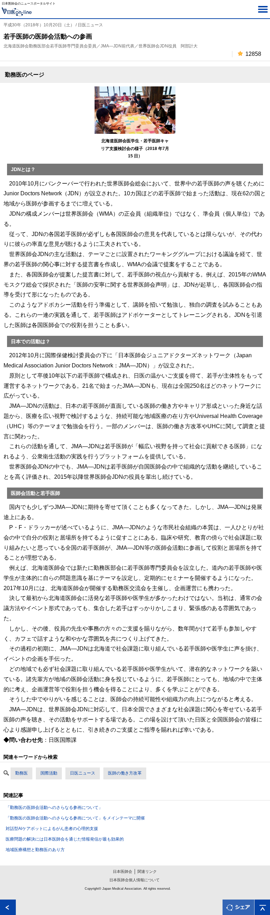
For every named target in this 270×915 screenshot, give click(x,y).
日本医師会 (122, 871)
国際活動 (48, 773)
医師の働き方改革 (125, 773)
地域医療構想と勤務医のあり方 (35, 849)
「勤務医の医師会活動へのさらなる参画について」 (54, 807)
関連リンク (147, 871)
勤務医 (21, 773)
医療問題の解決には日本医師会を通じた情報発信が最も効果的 (65, 839)
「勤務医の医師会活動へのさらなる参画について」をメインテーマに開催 (75, 818)
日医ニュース (82, 773)
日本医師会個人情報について (134, 880)
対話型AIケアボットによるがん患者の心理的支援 (52, 828)
